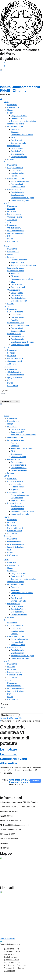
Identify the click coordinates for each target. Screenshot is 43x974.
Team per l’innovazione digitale (23, 121)
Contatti (3, 936)
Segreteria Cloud (18, 187)
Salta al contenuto (7, 939)
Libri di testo (16, 170)
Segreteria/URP (17, 118)
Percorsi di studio (14, 190)
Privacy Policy (6, 926)
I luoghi (10, 110)
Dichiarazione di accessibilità (12, 929)
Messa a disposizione (20, 181)
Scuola (6, 102)
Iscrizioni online (17, 173)
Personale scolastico (15, 179)
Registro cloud (17, 184)
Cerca (2, 394)
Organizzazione (13, 146)
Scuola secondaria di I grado (22, 198)
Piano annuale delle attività (22, 135)
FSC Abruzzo (12, 242)
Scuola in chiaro (6, 921)
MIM (1, 899)
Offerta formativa (14, 228)
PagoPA (14, 176)
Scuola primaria (17, 195)
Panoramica (12, 105)
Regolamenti (16, 129)
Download (35, 780)
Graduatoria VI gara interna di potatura (19, 781)
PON (9, 236)
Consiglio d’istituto (18, 151)
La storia (10, 159)
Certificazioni (16, 140)
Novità (6, 203)
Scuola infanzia (17, 192)
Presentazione (13, 107)
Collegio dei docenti (19, 157)
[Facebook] (4, 63)
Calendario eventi (14, 217)
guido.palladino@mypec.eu (20, 848)
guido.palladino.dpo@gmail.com (23, 843)
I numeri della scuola (15, 124)
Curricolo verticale (18, 143)
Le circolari (11, 211)
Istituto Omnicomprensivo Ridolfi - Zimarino (20, 88)
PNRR (10, 239)
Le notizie (11, 209)
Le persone (12, 113)
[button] (4, 390)
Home (2, 718)
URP (2, 903)
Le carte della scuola (15, 127)
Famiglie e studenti (15, 168)
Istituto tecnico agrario (20, 200)
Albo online (12, 220)
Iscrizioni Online (6, 912)
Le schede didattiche (15, 231)
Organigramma (17, 148)
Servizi (6, 162)
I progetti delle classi (15, 233)
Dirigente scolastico (19, 116)
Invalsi (2, 908)
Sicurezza (15, 132)
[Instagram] (4, 66)
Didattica (7, 222)
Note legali (4, 933)
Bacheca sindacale (15, 214)
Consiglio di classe (18, 154)
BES (13, 137)
